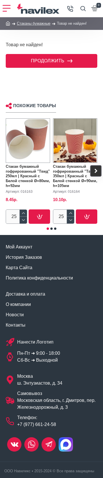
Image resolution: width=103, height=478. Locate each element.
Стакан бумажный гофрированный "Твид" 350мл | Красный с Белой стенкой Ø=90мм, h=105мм (75, 176)
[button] (7, 171)
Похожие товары (34, 105)
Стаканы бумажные (33, 23)
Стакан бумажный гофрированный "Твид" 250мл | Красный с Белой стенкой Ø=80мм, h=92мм (28, 176)
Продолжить (47, 60)
